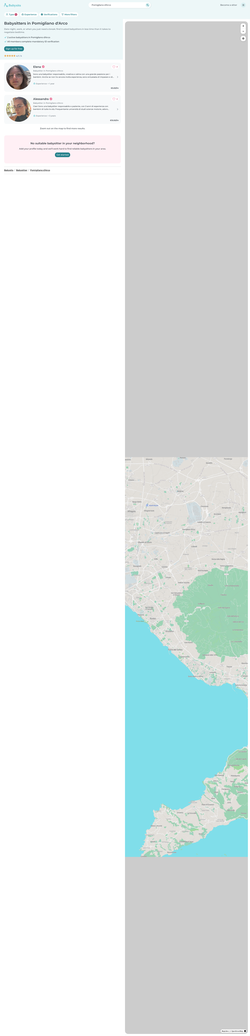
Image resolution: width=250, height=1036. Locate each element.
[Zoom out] (243, 31)
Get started (63, 155)
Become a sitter (228, 5)
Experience (30, 14)
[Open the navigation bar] (243, 5)
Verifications (50, 14)
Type (12, 14)
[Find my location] (243, 38)
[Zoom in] (243, 26)
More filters (70, 14)
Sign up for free (14, 48)
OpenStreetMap (237, 1031)
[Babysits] (12, 5)
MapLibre (225, 1031)
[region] (186, 527)
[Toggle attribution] (245, 1031)
